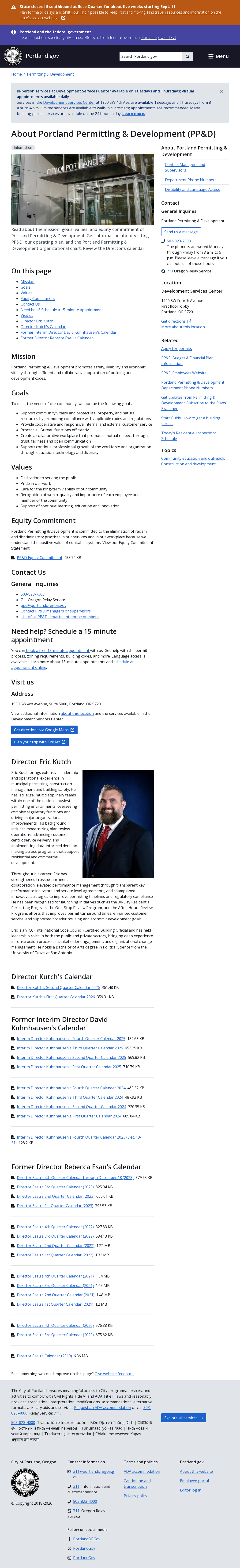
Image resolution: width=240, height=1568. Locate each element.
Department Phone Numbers (191, 179)
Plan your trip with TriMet (37, 742)
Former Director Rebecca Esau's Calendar (57, 337)
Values (26, 292)
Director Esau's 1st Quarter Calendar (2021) (55, 1304)
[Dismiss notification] (221, 91)
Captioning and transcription (137, 1483)
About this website (196, 1471)
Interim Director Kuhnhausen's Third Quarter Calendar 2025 (70, 1048)
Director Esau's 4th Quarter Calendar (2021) (55, 1276)
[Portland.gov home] (31, 56)
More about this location (183, 326)
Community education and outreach (192, 458)
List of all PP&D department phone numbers (60, 616)
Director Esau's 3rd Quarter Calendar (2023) (55, 1186)
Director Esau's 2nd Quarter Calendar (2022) (55, 1245)
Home (16, 74)
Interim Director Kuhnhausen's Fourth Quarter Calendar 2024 (71, 1087)
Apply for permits (176, 348)
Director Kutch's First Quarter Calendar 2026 (56, 996)
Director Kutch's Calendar (43, 326)
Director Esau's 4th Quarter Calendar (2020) (55, 1325)
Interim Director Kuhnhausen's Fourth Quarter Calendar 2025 (71, 1038)
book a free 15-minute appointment (57, 650)
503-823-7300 (33, 594)
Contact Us (30, 304)
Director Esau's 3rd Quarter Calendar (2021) (55, 1285)
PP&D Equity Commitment (39, 557)
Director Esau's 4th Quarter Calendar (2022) (55, 1226)
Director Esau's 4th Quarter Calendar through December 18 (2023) (75, 1177)
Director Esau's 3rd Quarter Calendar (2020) (55, 1334)
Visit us (27, 315)
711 (24, 599)
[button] (218, 56)
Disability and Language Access (192, 189)
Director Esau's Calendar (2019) (44, 1355)
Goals (25, 287)
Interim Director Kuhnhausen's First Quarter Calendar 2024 (69, 1116)
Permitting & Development (50, 74)
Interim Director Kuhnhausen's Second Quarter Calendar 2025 (71, 1057)
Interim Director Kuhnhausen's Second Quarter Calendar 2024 (71, 1106)
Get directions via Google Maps (41, 729)
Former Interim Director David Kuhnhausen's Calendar (68, 332)
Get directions (173, 321)
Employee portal (194, 1480)
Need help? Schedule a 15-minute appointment (62, 309)
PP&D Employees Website (183, 372)
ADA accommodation (142, 1471)
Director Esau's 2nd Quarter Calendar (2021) (55, 1294)
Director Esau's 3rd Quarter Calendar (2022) (55, 1236)
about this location (77, 713)
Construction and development (188, 464)
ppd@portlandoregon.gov (43, 605)
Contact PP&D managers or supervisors (56, 611)
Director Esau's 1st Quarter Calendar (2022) (55, 1255)
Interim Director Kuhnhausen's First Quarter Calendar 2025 (69, 1066)
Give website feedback (114, 1373)
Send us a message (181, 231)
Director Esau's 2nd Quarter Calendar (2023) (55, 1196)
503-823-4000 (23, 1422)
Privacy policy (135, 1495)
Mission (27, 281)
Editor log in (190, 1490)
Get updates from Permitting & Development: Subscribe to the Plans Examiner (193, 403)
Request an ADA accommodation (102, 1407)
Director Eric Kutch (37, 321)
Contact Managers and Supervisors (185, 167)
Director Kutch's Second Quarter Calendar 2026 (58, 987)
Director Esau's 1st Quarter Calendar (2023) (55, 1205)
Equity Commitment (38, 298)
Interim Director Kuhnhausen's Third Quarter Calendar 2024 (70, 1097)
